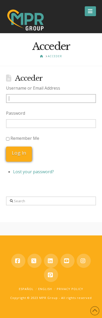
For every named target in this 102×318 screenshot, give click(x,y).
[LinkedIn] (51, 261)
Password (15, 113)
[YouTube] (67, 261)
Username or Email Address (33, 88)
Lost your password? (33, 172)
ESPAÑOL (26, 289)
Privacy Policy (70, 289)
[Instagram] (84, 261)
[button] (90, 11)
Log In (19, 152)
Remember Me (24, 138)
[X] (34, 261)
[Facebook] (18, 261)
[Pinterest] (51, 275)
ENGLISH (45, 289)
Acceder (29, 78)
